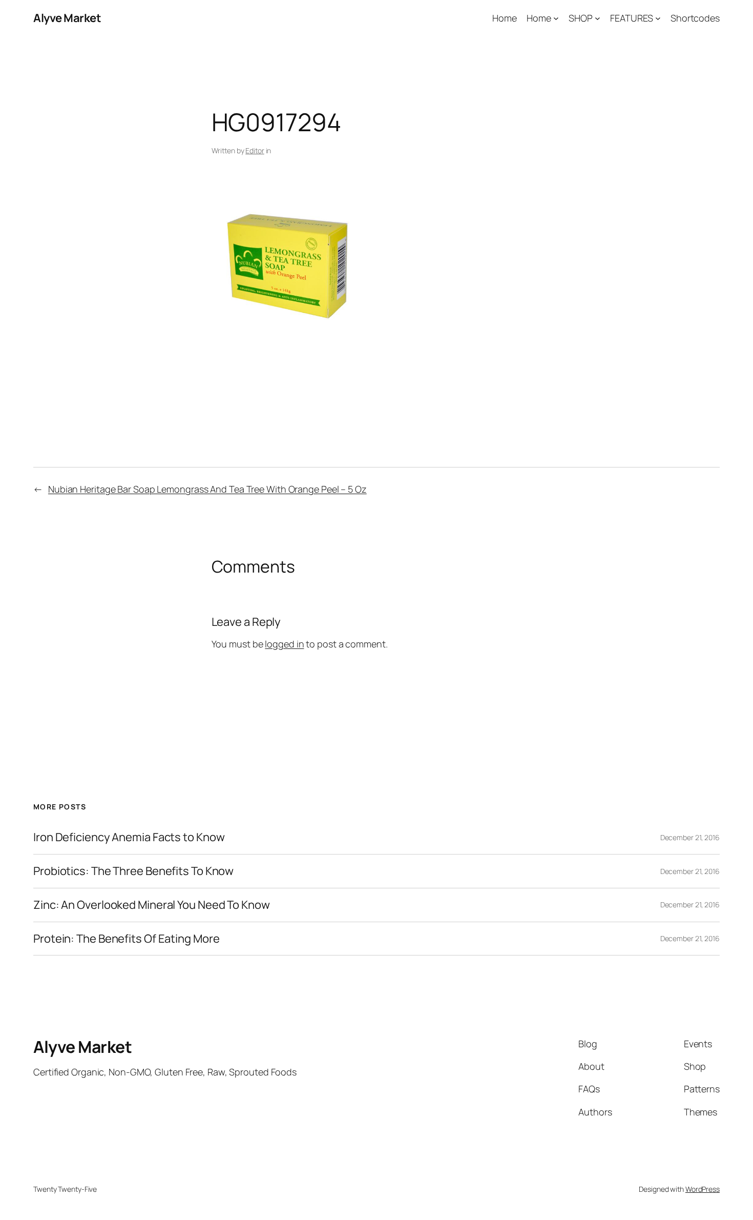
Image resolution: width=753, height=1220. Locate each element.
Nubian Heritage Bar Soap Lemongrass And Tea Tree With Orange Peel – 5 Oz (207, 489)
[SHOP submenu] (597, 18)
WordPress (702, 1189)
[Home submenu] (556, 18)
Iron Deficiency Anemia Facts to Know (128, 837)
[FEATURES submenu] (658, 18)
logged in (284, 644)
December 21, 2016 (690, 837)
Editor (254, 150)
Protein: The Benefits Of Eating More (126, 938)
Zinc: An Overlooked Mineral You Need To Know (151, 905)
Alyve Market (67, 18)
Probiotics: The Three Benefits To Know (133, 871)
